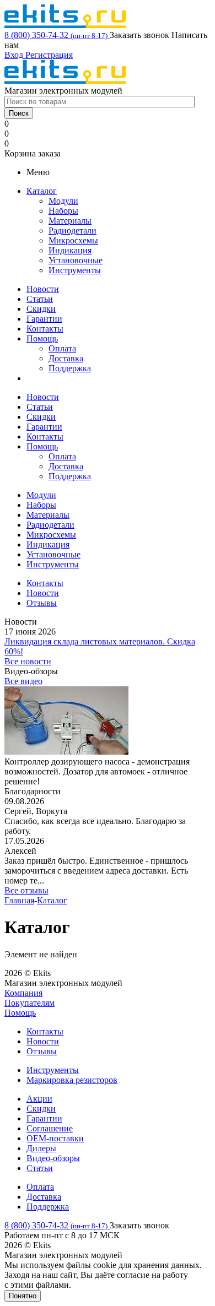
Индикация (70, 250)
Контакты (44, 328)
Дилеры (41, 1148)
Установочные (76, 260)
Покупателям (29, 1002)
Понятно (22, 1296)
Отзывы (41, 1051)
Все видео (23, 681)
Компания (23, 993)
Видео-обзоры (53, 1158)
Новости (42, 289)
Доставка (66, 358)
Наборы (63, 210)
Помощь (42, 338)
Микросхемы (73, 240)
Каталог (41, 191)
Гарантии (44, 318)
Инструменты (75, 270)
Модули (63, 200)
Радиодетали (72, 230)
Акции (39, 1098)
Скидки (41, 308)
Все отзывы (26, 890)
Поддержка (70, 368)
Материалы (70, 220)
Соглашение (49, 1128)
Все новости (27, 661)
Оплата (62, 348)
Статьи (39, 299)
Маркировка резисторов (71, 1080)
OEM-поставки (55, 1138)
